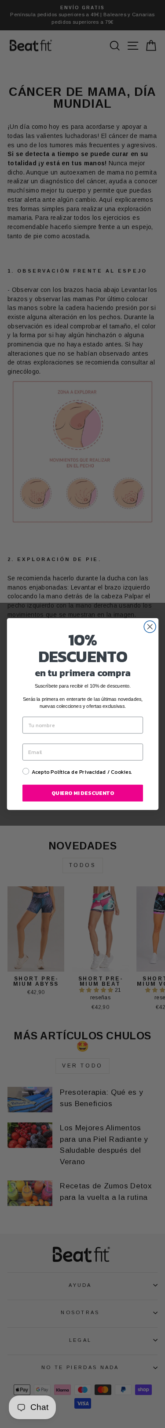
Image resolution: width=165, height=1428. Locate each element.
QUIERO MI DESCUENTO (82, 793)
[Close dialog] (150, 627)
